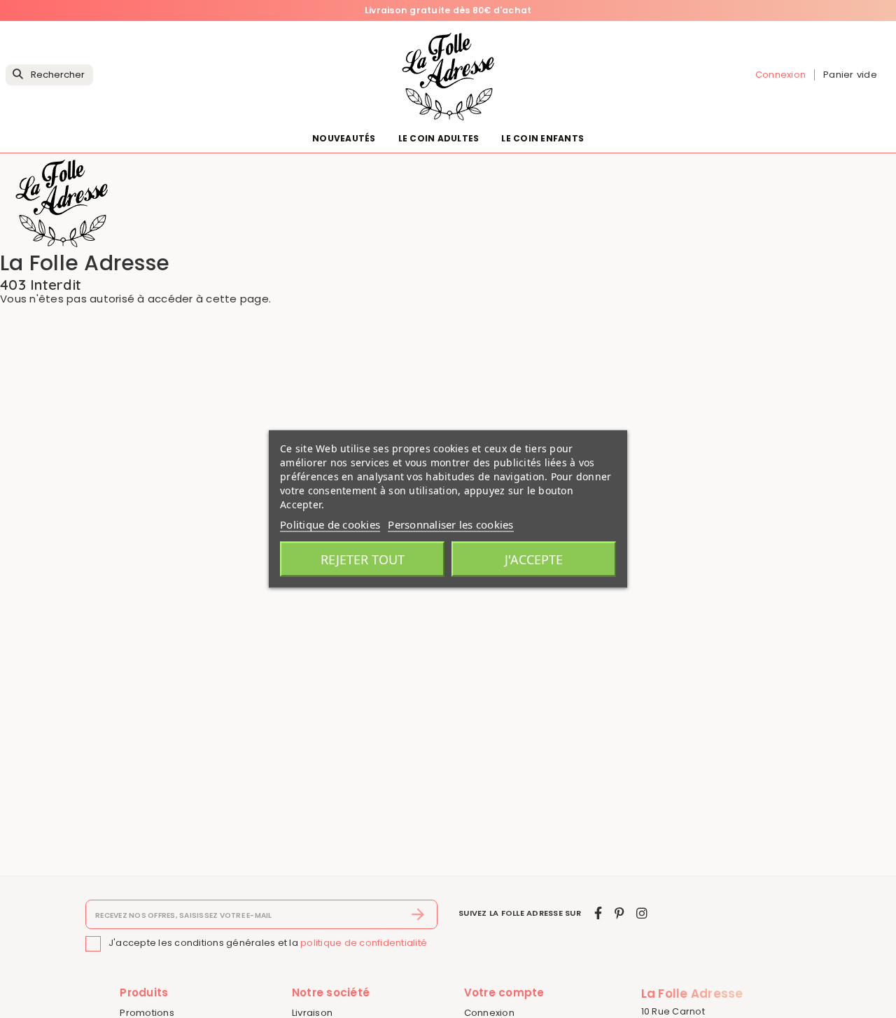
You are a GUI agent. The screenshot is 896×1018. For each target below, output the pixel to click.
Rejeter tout (363, 559)
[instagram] (642, 913)
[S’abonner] (418, 914)
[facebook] (598, 913)
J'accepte (534, 559)
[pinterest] (619, 913)
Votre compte (504, 992)
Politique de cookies (330, 524)
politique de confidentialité (363, 943)
